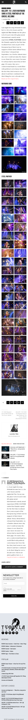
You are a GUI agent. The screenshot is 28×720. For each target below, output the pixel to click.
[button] (2, 2)
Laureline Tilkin (6, 19)
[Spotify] (9, 633)
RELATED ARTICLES (7, 444)
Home (3, 5)
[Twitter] (11, 22)
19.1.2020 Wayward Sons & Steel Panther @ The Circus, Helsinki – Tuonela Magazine (16, 482)
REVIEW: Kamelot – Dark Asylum (9, 648)
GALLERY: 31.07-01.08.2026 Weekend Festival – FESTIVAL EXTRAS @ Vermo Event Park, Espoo (17, 465)
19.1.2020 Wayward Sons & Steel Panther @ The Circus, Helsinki (7, 413)
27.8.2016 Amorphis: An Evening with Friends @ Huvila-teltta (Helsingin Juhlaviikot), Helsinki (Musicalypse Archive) (14, 669)
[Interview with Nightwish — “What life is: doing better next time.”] (5, 449)
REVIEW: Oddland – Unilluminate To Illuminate (12, 646)
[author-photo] (14, 432)
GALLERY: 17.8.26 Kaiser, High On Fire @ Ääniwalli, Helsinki (17, 456)
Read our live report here (10, 79)
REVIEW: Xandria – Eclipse (7, 651)
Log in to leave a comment (16, 557)
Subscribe (14, 596)
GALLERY (8, 8)
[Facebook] (8, 22)
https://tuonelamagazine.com (14, 436)
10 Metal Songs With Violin (7, 673)
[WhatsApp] (18, 22)
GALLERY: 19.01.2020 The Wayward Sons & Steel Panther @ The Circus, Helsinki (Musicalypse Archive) (21, 415)
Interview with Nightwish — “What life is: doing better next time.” (18, 448)
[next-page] (5, 473)
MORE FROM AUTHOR (18, 444)
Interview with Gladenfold (7, 680)
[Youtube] (16, 633)
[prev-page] (3, 473)
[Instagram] (6, 633)
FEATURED (8, 5)
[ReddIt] (22, 22)
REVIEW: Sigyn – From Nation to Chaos (10, 653)
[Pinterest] (15, 22)
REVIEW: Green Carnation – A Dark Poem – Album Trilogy (14, 644)
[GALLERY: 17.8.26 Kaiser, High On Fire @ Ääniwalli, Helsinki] (5, 456)
